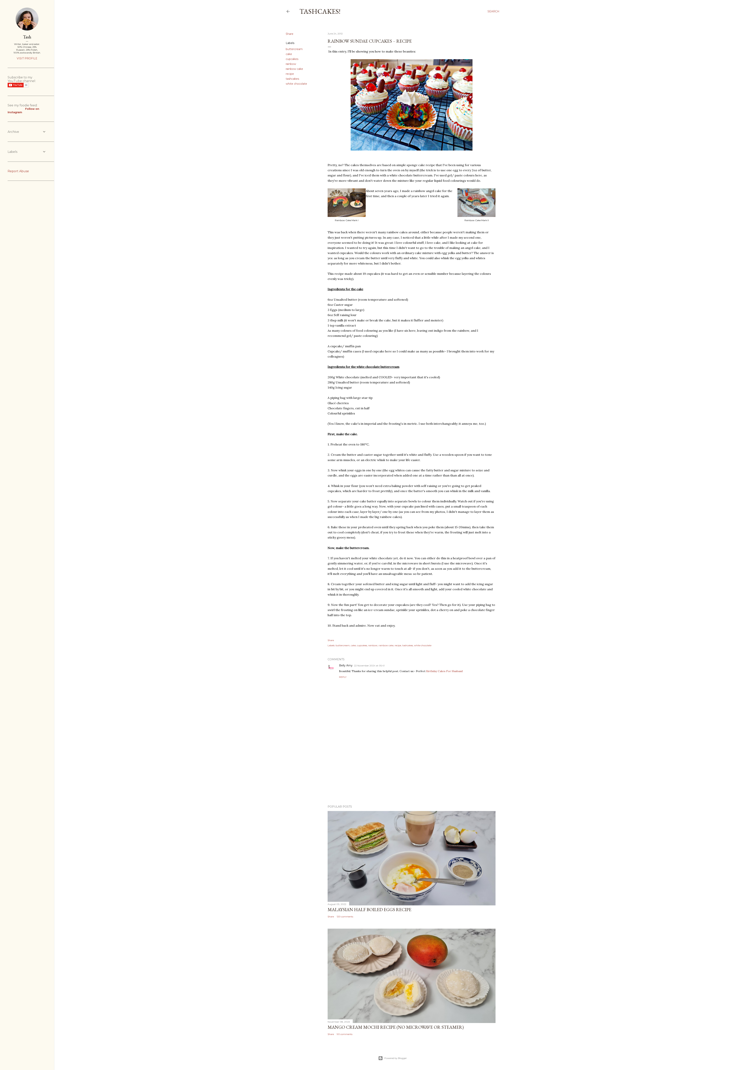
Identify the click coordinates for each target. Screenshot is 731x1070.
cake (289, 54)
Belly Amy (346, 665)
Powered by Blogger (395, 1058)
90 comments (344, 1034)
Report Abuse (18, 171)
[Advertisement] (412, 768)
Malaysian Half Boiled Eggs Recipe (369, 909)
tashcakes (292, 78)
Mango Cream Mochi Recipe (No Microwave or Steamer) (396, 1027)
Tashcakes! (319, 11)
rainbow (291, 64)
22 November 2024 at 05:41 (369, 665)
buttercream (294, 49)
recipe (290, 74)
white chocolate (296, 83)
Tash (27, 37)
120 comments (345, 916)
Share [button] (289, 34)
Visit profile (27, 58)
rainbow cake (294, 69)
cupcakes (292, 59)
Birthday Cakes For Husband (444, 671)
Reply (342, 677)
